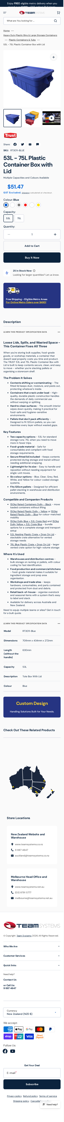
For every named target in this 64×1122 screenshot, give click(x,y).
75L (20, 216)
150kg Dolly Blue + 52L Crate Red (28, 524)
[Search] (53, 21)
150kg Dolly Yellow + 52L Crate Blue (29, 527)
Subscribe (30, 1097)
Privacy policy (13, 1108)
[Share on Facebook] (15, 141)
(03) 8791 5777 (23, 902)
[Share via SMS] (37, 141)
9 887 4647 (21, 859)
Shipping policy (20, 1113)
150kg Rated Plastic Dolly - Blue (34, 516)
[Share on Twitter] (22, 141)
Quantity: (9, 223)
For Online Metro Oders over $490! (26, 302)
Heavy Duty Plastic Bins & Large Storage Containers (30, 35)
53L (9, 216)
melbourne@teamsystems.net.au (33, 907)
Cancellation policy (39, 1113)
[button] (5, 12)
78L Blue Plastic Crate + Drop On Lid (30, 547)
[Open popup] (34, 267)
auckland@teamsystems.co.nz (32, 865)
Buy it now (31, 254)
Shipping (26, 189)
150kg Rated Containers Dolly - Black (30, 507)
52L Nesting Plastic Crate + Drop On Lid (32, 537)
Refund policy (29, 1108)
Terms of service (47, 1108)
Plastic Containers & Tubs (22, 40)
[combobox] (30, 21)
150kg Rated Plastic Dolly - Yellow (28, 514)
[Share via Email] (30, 141)
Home (6, 30)
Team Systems (24, 944)
